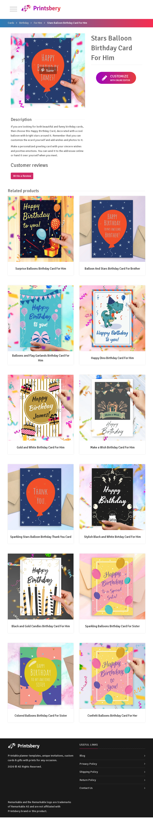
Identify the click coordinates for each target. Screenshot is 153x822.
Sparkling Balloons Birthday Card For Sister (112, 626)
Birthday (24, 23)
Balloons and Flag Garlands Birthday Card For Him (40, 358)
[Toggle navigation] (13, 9)
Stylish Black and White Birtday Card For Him (112, 537)
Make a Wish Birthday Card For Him (112, 447)
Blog (82, 755)
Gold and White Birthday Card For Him (41, 447)
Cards (11, 23)
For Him (38, 23)
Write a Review (22, 176)
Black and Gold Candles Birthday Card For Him (41, 626)
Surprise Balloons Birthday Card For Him (40, 268)
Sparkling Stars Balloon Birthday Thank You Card (40, 537)
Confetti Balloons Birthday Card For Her (112, 715)
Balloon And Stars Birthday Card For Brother (112, 268)
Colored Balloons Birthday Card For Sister (41, 715)
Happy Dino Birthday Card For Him (112, 358)
